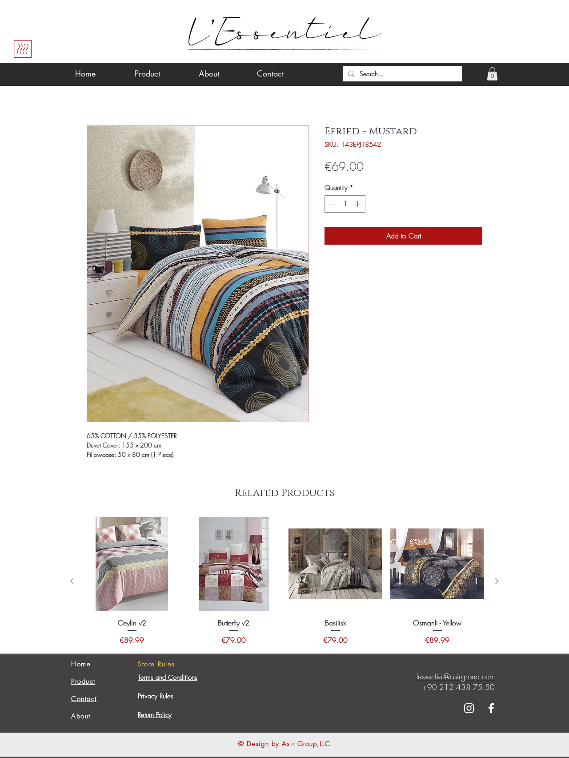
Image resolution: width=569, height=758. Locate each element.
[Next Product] (497, 581)
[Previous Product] (72, 581)
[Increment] (359, 204)
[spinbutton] (345, 204)
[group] (284, 581)
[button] (492, 74)
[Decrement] (332, 204)
